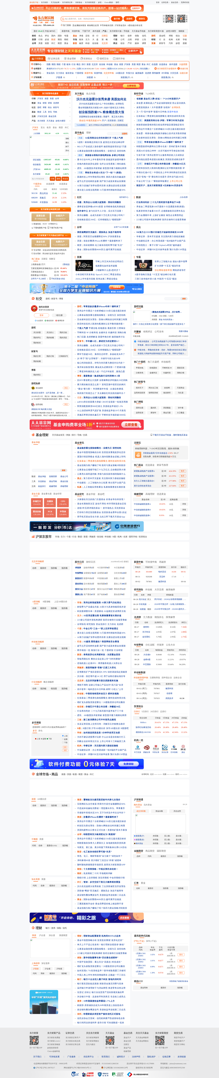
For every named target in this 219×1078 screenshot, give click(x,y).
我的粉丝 (37, 343)
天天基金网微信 (142, 1041)
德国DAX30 (112, 69)
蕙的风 (153, 408)
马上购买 (42, 279)
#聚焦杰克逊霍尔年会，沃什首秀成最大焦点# (167, 312)
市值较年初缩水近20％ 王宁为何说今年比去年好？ (101, 812)
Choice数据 (108, 2)
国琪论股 (139, 408)
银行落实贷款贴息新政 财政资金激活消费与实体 (100, 983)
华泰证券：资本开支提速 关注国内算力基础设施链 (160, 236)
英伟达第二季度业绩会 (107, 279)
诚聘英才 (121, 1057)
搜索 (185, 43)
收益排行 (42, 486)
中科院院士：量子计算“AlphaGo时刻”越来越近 (158, 245)
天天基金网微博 (142, 1038)
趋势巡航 (39, 404)
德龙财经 (167, 393)
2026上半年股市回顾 (85, 279)
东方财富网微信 (92, 1041)
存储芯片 (37, 502)
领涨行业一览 (97, 650)
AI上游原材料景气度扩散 (89, 410)
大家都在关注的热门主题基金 (91, 499)
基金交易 (174, 2)
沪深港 (127, 64)
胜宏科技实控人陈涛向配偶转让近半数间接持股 (159, 168)
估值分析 (184, 73)
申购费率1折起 (41, 243)
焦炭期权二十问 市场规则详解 (97, 873)
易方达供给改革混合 (142, 486)
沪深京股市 (43, 536)
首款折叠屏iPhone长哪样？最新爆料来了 (102, 241)
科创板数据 (139, 672)
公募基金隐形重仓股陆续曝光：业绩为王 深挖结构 (101, 151)
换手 (67, 146)
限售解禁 (156, 73)
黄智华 (153, 413)
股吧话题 (138, 306)
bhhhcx (143, 722)
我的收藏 (50, 338)
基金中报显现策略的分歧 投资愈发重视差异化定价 (101, 452)
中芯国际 (147, 664)
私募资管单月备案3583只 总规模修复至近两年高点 (160, 211)
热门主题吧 (153, 362)
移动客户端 (34, 2)
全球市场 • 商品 (46, 774)
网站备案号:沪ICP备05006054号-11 (77, 1068)
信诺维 (169, 693)
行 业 (162, 39)
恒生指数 (144, 69)
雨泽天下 (139, 388)
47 (92, 589)
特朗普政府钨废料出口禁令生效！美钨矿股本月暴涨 (161, 146)
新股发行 (79, 578)
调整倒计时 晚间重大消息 (41, 409)
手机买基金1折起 (58, 279)
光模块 (49, 502)
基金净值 (36, 442)
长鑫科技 (112, 332)
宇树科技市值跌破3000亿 (114, 415)
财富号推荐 (162, 465)
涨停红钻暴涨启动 (143, 727)
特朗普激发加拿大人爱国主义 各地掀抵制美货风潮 (101, 843)
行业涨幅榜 (37, 682)
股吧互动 (103, 58)
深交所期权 (103, 878)
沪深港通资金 (114, 236)
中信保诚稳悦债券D (142, 510)
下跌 (66, 742)
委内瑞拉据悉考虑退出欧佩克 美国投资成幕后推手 (160, 159)
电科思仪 (162, 572)
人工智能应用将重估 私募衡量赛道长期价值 (104, 487)
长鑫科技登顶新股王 (84, 269)
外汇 (53, 43)
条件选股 (96, 31)
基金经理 (57, 494)
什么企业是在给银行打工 (114, 737)
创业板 (95, 43)
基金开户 (127, 1038)
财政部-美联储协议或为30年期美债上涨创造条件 (100, 1005)
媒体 (137, 43)
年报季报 (79, 573)
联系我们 (106, 1057)
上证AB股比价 (60, 601)
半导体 (62, 513)
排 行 (95, 36)
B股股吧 (125, 728)
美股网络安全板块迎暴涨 (90, 117)
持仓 (40, 731)
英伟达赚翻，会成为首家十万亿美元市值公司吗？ (101, 215)
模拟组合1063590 (143, 732)
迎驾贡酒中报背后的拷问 (114, 384)
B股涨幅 (46, 601)
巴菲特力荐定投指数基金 (89, 512)
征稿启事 (166, 1057)
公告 (144, 39)
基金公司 (64, 476)
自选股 (155, 64)
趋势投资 (139, 413)
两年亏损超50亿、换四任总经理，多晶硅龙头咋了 (101, 354)
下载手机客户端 (56, 228)
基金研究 (79, 494)
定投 (87, 36)
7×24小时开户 (60, 217)
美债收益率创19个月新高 (114, 410)
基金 (116, 64)
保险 (137, 36)
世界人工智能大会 (163, 261)
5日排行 (145, 711)
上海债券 (36, 963)
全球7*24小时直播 (121, 227)
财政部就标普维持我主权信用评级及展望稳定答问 (160, 125)
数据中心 (37, 73)
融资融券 (139, 73)
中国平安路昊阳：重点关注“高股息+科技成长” (99, 962)
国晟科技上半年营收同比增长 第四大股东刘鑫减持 (101, 177)
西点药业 (44, 193)
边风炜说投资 (139, 393)
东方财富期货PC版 (156, 31)
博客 (171, 36)
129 (123, 573)
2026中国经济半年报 (143, 269)
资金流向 (51, 73)
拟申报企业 (167, 677)
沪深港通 (38, 77)
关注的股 (37, 332)
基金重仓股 (46, 494)
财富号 (162, 43)
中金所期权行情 (117, 878)
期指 (60, 39)
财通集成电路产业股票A (144, 471)
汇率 (136, 883)
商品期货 (150, 851)
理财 (88, 132)
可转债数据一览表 (115, 1023)
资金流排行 (101, 624)
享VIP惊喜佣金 (41, 217)
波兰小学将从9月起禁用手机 (100, 125)
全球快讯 (120, 104)
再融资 (92, 537)
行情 (40, 39)
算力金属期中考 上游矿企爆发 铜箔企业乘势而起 (159, 215)
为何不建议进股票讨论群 (89, 737)
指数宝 (52, 259)
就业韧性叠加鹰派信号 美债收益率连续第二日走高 (101, 895)
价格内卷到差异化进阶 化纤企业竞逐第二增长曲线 (101, 164)
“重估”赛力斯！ (84, 389)
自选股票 (50, 184)
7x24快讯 (150, 93)
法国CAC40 (82, 69)
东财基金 (78, 2)
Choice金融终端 (53, 1051)
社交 (34, 107)
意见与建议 (90, 1044)
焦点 (40, 36)
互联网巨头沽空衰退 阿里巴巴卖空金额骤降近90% (101, 804)
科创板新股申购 (141, 677)
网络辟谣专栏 (179, 270)
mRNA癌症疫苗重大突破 (89, 402)
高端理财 (64, 486)
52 (123, 589)
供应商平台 (88, 1057)
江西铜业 (121, 328)
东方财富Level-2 (53, 1041)
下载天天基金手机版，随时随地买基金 (170, 435)
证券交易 (164, 2)
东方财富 (44, 2)
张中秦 (180, 408)
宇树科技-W (83, 332)
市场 (57, 537)
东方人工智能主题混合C (144, 481)
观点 (138, 227)
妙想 (100, 2)
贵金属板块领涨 (79, 25)
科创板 (110, 64)
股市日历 (79, 562)
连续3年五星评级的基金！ (89, 508)
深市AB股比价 (113, 728)
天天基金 (50, 121)
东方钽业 (146, 632)
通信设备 (37, 513)
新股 (89, 64)
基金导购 (53, 481)
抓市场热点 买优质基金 (114, 508)
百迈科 (162, 577)
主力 (87, 39)
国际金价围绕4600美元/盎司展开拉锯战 (102, 249)
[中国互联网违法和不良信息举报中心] (137, 1076)
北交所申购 (109, 73)
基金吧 (162, 36)
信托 (144, 36)
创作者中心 (123, 197)
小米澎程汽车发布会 (85, 274)
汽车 (171, 43)
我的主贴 (63, 332)
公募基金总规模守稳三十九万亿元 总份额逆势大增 (101, 470)
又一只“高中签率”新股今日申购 (151, 112)
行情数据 (38, 58)
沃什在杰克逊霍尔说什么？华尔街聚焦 (96, 104)
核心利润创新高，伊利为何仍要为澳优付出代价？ (101, 363)
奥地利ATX (51, 69)
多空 (35, 731)
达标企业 (177, 677)
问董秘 (137, 331)
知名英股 (36, 879)
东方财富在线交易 (73, 1041)
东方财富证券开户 (73, 1038)
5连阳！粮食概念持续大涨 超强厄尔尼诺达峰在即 (101, 142)
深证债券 (45, 963)
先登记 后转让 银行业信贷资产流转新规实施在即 (100, 992)
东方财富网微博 (92, 1038)
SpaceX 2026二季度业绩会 (108, 274)
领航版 (181, 31)
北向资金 (148, 805)
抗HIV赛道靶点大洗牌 (88, 380)
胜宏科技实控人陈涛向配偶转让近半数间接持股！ (101, 324)
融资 (81, 43)
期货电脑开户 (179, 1041)
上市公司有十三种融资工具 (113, 741)
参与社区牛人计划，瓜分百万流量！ (106, 211)
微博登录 (60, 321)
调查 (144, 43)
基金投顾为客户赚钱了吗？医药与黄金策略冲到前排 (102, 908)
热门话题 (81, 337)
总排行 (163, 711)
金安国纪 (146, 637)
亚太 (43, 127)
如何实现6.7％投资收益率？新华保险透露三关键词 (101, 970)
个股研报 (79, 73)
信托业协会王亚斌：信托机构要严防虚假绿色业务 (101, 1018)
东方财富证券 (67, 2)
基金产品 (127, 1048)
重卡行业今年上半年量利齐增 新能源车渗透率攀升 (101, 159)
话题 (79, 397)
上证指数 (36, 133)
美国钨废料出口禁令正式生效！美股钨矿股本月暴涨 (102, 830)
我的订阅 (50, 356)
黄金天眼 (167, 413)
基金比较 (64, 481)
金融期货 (138, 851)
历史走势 (177, 811)
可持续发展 (54, 1057)
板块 (81, 39)
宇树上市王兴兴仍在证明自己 (109, 261)
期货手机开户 (179, 1038)
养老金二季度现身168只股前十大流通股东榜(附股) (160, 206)
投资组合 (87, 58)
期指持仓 (159, 617)
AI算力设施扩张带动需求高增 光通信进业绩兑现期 (101, 185)
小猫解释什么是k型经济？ (107, 270)
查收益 (66, 264)
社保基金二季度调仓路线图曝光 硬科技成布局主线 (160, 116)
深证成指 (37, 160)
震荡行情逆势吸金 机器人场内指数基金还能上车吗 (101, 457)
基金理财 (71, 58)
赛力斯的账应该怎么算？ (89, 384)
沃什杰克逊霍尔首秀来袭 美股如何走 (101, 99)
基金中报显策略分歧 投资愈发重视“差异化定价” (100, 940)
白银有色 (93, 332)
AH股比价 (120, 73)
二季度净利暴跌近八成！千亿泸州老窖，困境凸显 (101, 371)
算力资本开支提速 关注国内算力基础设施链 (104, 478)
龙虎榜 (148, 73)
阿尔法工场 (153, 388)
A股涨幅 (36, 601)
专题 (66, 36)
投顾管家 (53, 476)
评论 (47, 36)
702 (92, 573)
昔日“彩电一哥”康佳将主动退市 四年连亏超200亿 (160, 177)
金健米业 (103, 332)
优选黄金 (161, 494)
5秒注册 (59, 315)
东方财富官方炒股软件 (167, 69)
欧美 (49, 127)
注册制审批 (155, 677)
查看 (65, 750)
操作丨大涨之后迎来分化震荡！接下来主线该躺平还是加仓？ (159, 324)
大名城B (146, 655)
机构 (171, 39)
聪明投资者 (153, 393)
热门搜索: (67, 25)
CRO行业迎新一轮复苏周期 (115, 402)
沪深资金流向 (120, 25)
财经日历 (90, 562)
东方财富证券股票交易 (50, 209)
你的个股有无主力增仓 (114, 107)
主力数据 (147, 617)
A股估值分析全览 (134, 25)
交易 (34, 116)
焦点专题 (90, 93)
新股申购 (65, 31)
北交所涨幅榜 (38, 561)
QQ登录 (39, 321)
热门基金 (36, 259)
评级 (137, 39)
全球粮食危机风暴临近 (114, 206)
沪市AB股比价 (98, 728)
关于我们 (37, 1057)
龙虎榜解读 (92, 337)
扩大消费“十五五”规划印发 (168, 266)
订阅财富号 (63, 356)
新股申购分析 (104, 337)
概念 (79, 64)
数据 (34, 103)
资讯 (50, 112)
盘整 (66, 739)
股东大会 (79, 589)
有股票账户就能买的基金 (178, 981)
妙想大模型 (171, 31)
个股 (64, 64)
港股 (47, 43)
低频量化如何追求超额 (106, 266)
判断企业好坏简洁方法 (88, 741)
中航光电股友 (143, 341)
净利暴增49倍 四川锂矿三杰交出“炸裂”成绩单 (99, 860)
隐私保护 (151, 1057)
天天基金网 (55, 2)
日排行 (137, 711)
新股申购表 (172, 112)
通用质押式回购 (142, 936)
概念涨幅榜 (48, 682)
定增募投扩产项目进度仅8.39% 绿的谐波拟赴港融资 (102, 672)
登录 (157, 2)
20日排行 (154, 711)
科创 (87, 43)
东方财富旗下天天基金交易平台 (50, 235)
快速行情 (184, 69)
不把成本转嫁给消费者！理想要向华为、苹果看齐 (101, 808)
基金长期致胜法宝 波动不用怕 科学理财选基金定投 (101, 504)
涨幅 (67, 138)
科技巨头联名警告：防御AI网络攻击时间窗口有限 (101, 826)
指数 (49, 64)
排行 (84, 64)
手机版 (126, 31)
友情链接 (182, 1057)
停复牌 (78, 568)
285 (123, 584)
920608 (34, 202)
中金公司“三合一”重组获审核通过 (152, 181)
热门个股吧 (139, 362)
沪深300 (36, 169)
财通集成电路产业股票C (144, 476)
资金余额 (159, 811)
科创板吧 (166, 362)
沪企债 (42, 935)
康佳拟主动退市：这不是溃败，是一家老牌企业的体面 (47, 393)
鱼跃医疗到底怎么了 (87, 393)
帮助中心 (54, 224)
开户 (104, 120)
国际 (60, 36)
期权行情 (81, 878)
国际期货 (161, 851)
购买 (182, 471)
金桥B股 (146, 659)
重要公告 (79, 594)
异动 (67, 150)
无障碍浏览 (185, 2)
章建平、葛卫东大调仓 (113, 117)
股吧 (117, 2)
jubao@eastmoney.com (177, 1064)
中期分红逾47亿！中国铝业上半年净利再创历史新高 (161, 172)
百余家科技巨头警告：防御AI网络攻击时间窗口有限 (161, 138)
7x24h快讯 (81, 125)
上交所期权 (92, 878)
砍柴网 (167, 388)
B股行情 (87, 728)
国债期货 (63, 935)
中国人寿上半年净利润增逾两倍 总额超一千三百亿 (101, 975)
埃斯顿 (143, 609)
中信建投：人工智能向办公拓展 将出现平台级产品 (101, 483)
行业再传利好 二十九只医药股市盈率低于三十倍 (100, 711)
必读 (47, 39)
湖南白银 (121, 332)
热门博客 (138, 401)
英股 (43, 879)
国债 (34, 935)
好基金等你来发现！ (116, 499)
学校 (185, 39)
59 (110, 589)
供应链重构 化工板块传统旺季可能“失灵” (103, 245)
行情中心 (37, 64)
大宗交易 (174, 73)
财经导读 (138, 93)
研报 (50, 103)
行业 (74, 64)
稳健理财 (53, 486)
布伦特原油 (167, 319)
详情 (184, 504)
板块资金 (70, 73)
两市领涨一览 (83, 650)
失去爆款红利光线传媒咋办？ (111, 393)
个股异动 (37, 184)
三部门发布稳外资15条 (145, 279)
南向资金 (138, 805)
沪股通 (59, 77)
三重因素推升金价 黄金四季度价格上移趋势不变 (100, 904)
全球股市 (37, 69)
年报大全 (130, 73)
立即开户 (34, 279)
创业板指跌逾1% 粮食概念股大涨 (101, 112)
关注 (66, 388)
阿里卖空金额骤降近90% (95, 236)
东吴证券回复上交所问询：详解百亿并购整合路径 (101, 724)
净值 (81, 36)
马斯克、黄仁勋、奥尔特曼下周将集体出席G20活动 (102, 847)
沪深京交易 (42, 116)
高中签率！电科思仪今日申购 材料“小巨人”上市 (100, 689)
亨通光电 (93, 328)
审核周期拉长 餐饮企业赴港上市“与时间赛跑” (99, 659)
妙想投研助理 (52, 1048)
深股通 (90, 77)
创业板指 (37, 164)
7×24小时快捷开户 (60, 243)
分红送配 (150, 644)
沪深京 (40, 98)
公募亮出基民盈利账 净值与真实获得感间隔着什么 (101, 474)
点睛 (130, 39)
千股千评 (86, 31)
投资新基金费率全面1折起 (114, 512)
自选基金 (163, 64)
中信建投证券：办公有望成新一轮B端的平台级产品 (161, 241)
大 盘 (95, 39)
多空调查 (36, 722)
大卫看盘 (180, 413)
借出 (181, 955)
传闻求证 (147, 331)
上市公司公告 (175, 181)
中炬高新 (143, 604)
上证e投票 (184, 197)
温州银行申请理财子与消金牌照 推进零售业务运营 (101, 988)
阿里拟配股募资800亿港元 (89, 406)
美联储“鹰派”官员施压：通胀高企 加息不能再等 (100, 891)
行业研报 (118, 650)
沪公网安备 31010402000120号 (116, 1068)
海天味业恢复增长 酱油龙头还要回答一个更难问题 (101, 367)
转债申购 (76, 31)
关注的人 (50, 332)
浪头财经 (39, 388)
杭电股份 (102, 328)
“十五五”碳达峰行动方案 (164, 274)
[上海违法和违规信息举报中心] (118, 1076)
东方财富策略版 (53, 1044)
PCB (49, 513)
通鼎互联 (111, 328)
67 (92, 594)
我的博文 (37, 375)
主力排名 (60, 73)
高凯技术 (169, 698)
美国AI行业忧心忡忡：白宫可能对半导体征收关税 (160, 151)
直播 (79, 257)
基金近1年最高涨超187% (90, 120)
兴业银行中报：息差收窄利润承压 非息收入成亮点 (101, 996)
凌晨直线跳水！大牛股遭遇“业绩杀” (153, 107)
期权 (66, 39)
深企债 (52, 935)
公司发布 (159, 331)
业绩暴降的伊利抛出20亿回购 (113, 380)
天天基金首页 (58, 435)
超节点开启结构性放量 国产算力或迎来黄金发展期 (101, 181)
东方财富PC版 (116, 31)
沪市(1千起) (139, 941)
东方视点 (79, 93)
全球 (57, 98)
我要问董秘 (183, 331)
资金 (39, 103)
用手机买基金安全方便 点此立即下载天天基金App (101, 517)
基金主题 (36, 494)
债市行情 (101, 1023)
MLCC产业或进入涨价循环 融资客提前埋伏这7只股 (101, 146)
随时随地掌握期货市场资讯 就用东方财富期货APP (101, 865)
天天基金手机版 (138, 31)
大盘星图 (183, 64)
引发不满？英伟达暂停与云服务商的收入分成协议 (160, 155)
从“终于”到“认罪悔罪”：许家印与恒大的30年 (98, 358)
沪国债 (36, 969)
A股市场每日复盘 (143, 274)
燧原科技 (162, 581)
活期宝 (44, 259)
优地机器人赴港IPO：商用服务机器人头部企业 (99, 663)
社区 (79, 197)
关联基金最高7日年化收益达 (155, 453)
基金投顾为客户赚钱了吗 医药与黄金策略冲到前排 (101, 465)
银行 (122, 36)
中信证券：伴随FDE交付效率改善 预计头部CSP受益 (161, 249)
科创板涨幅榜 (38, 642)
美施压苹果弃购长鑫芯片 (89, 415)
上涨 (66, 736)
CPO (62, 502)
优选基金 (150, 465)
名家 (178, 39)
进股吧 (129, 19)
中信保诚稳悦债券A (142, 504)
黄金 (66, 43)
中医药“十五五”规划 (167, 279)
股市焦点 (79, 132)
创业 (122, 43)
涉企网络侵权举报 (163, 270)
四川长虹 (143, 599)
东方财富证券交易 (73, 1044)
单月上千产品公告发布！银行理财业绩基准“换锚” (101, 944)
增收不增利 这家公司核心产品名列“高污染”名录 (100, 685)
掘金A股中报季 (180, 261)
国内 (53, 36)
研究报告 (91, 624)
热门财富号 (139, 382)
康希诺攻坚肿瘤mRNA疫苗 (90, 206)
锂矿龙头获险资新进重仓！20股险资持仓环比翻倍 (101, 702)
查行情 (117, 19)
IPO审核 (165, 73)
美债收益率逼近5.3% (113, 406)
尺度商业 (180, 388)
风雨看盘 (167, 408)
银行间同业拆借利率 (87, 1023)
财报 (45, 103)
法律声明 (136, 1057)
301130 (34, 193)
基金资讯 (79, 442)
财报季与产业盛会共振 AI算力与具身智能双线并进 (101, 607)
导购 (55, 112)
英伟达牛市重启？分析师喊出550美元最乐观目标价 (160, 129)
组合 (178, 36)
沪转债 (59, 969)
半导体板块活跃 (106, 25)
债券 (130, 36)
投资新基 (112, 120)
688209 (34, 198)
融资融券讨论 (118, 337)
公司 (122, 39)
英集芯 (43, 198)
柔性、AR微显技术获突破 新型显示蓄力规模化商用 (101, 168)
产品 (34, 121)
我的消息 (63, 338)
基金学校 (90, 494)
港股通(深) (166, 77)
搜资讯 (142, 19)
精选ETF (138, 981)
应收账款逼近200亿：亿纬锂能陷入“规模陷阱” (99, 219)
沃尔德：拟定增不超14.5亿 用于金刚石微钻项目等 (101, 676)
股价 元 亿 (44, 31)
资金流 (65, 179)
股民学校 (120, 58)
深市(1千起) (151, 941)
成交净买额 (141, 811)
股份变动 (79, 584)
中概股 (35, 839)
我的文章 (37, 356)
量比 (67, 142)
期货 (60, 43)
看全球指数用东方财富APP (90, 107)
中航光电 (136, 336)
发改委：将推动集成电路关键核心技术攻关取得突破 (161, 133)
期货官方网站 (179, 1044)
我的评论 (37, 338)
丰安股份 (44, 202)
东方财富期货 (90, 2)
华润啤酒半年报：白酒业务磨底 (108, 389)
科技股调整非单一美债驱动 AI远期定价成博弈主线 (101, 611)
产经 (130, 43)
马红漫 (180, 393)
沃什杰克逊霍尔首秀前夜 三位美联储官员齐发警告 (101, 886)
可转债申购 (151, 562)
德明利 (146, 627)
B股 (114, 537)
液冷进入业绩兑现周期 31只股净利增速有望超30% (101, 190)
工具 (45, 112)
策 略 (105, 39)
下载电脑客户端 (40, 228)
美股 (40, 43)
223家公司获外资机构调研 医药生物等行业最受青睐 (161, 219)
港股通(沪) (125, 77)
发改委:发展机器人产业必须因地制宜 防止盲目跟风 (160, 103)
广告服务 (71, 1057)
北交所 (95, 64)
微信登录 (50, 321)
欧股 (75, 774)
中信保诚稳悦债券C (142, 515)
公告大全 (170, 644)
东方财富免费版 (53, 1038)
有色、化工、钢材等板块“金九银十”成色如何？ (100, 856)
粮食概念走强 (93, 25)
